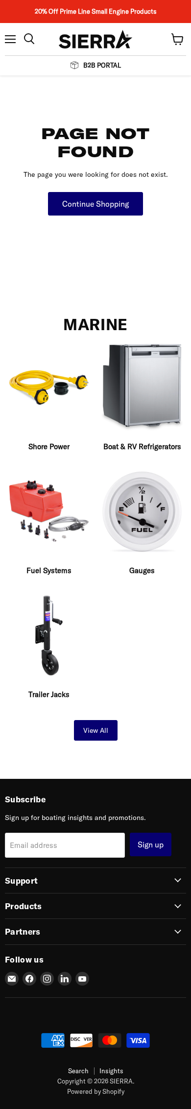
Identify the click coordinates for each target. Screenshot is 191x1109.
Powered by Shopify (95, 1091)
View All (95, 730)
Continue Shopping (95, 204)
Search (78, 1071)
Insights (111, 1071)
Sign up (151, 844)
